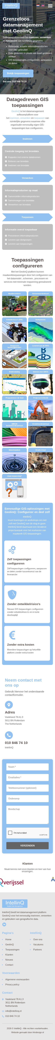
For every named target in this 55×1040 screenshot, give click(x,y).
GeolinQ (15, 111)
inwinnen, (15, 118)
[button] (50, 5)
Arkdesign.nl (38, 1032)
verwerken (25, 118)
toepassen (39, 118)
